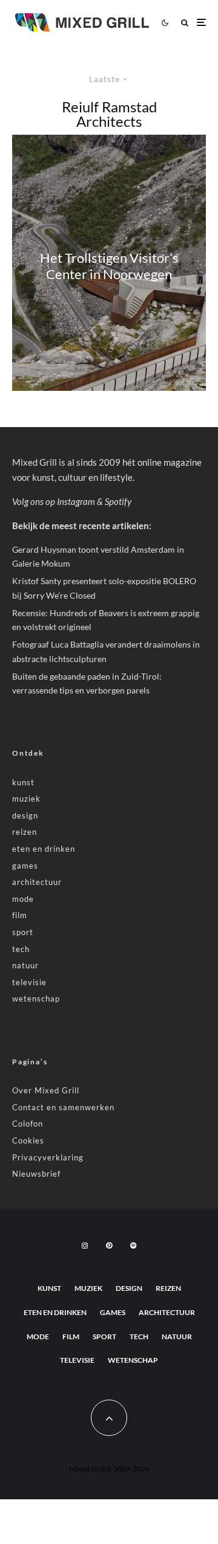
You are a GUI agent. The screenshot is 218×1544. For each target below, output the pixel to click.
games (25, 865)
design (25, 815)
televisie (29, 982)
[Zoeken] (185, 23)
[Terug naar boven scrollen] (109, 1418)
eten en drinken (43, 849)
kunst (23, 782)
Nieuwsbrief (36, 1174)
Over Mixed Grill (45, 1090)
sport (22, 932)
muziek (26, 798)
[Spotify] (133, 1245)
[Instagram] (85, 1245)
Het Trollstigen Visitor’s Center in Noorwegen (109, 265)
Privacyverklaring (48, 1157)
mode (23, 899)
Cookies (28, 1140)
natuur (25, 965)
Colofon (27, 1123)
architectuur (37, 882)
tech (21, 949)
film (19, 915)
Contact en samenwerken (63, 1107)
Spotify (118, 501)
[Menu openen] (201, 22)
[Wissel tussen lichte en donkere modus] (165, 22)
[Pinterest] (109, 1245)
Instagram (76, 501)
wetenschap (36, 998)
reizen (24, 832)
